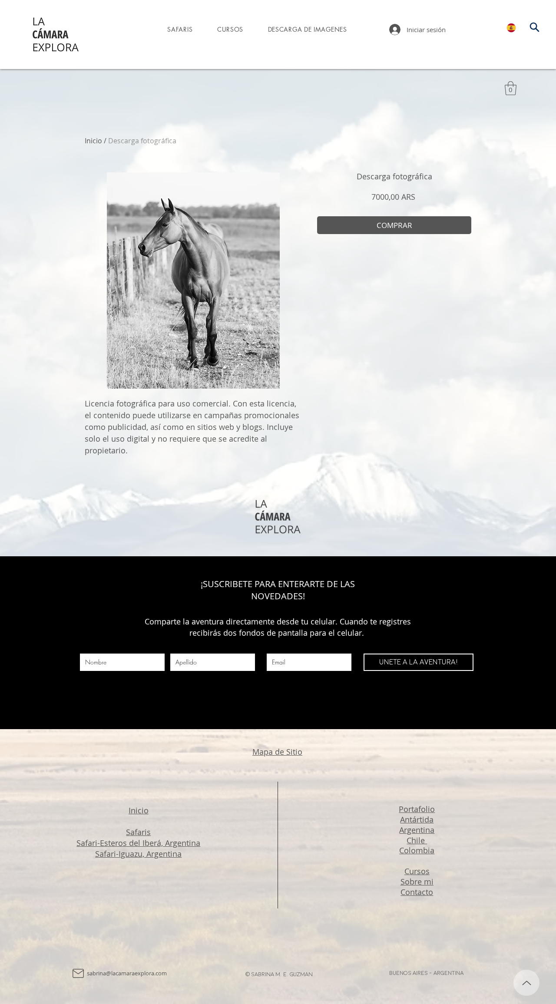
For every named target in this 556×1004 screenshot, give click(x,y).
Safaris (138, 832)
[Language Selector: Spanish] (516, 28)
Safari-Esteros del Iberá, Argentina (138, 843)
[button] (510, 88)
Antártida (417, 819)
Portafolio (417, 809)
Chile (417, 840)
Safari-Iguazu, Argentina (138, 854)
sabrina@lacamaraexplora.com (127, 973)
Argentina (416, 830)
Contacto (416, 892)
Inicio (93, 140)
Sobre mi (417, 881)
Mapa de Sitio (277, 751)
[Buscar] (534, 27)
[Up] (526, 983)
